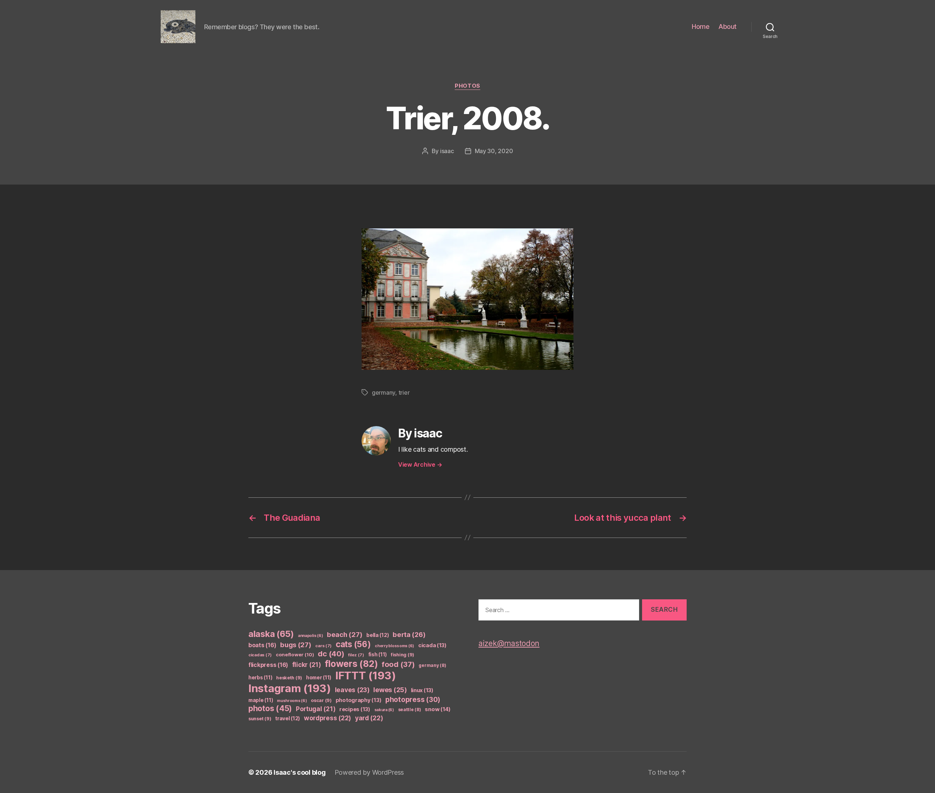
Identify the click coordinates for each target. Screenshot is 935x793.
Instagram (289, 688)
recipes (354, 709)
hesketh (289, 677)
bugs (296, 645)
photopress (412, 699)
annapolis (310, 635)
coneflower (295, 654)
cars (323, 645)
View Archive (420, 464)
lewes (390, 690)
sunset (259, 718)
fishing (402, 654)
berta (409, 634)
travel (287, 718)
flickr (306, 664)
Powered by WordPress (369, 772)
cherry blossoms (394, 646)
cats (353, 644)
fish (377, 654)
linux (422, 690)
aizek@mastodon (508, 643)
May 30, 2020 (494, 151)
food (398, 664)
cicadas (260, 654)
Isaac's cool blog (299, 772)
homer (318, 677)
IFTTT (365, 675)
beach (344, 634)
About (727, 26)
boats (262, 645)
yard (369, 718)
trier (404, 392)
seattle (409, 709)
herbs (260, 677)
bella (377, 635)
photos (467, 86)
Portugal (316, 709)
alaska (271, 634)
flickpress (268, 664)
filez (356, 654)
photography (359, 700)
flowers (351, 663)
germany (383, 392)
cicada (432, 645)
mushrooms (292, 700)
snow (438, 709)
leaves (352, 690)
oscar (321, 700)
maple (260, 700)
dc (331, 653)
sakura (384, 709)
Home (700, 26)
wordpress (327, 718)
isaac (447, 151)
